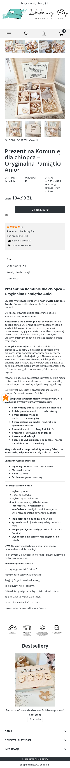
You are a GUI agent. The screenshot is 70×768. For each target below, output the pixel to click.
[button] (9, 33)
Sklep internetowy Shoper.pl (35, 764)
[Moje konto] (44, 34)
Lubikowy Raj (27, 231)
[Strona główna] (35, 14)
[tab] (35, 259)
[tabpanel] (35, 452)
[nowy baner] (35, 46)
